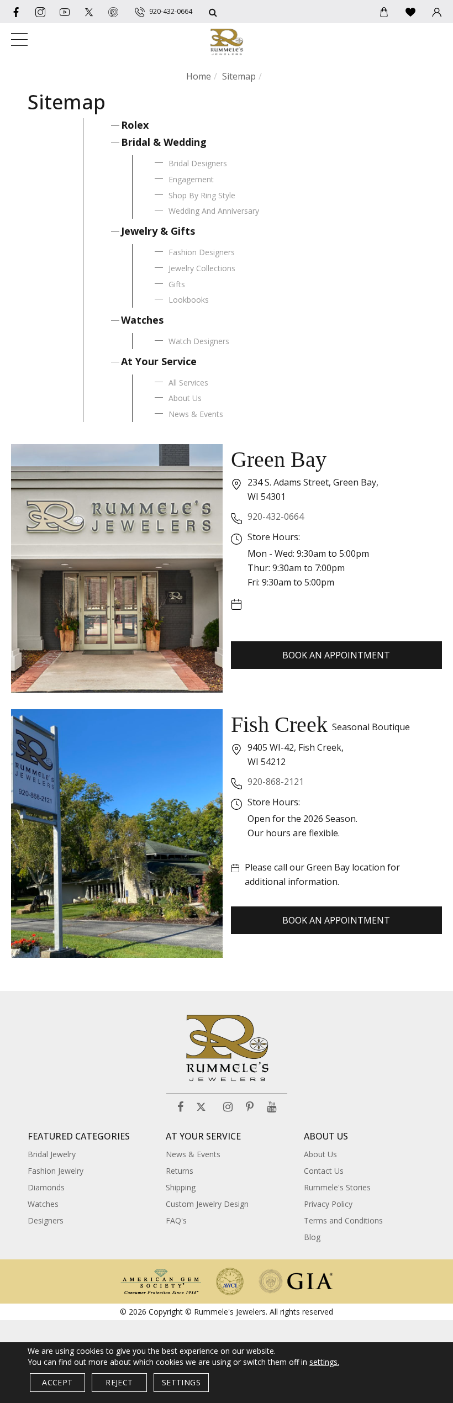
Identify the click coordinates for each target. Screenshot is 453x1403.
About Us (185, 398)
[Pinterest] (250, 1107)
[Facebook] (16, 11)
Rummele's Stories (337, 1187)
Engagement (191, 179)
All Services (188, 382)
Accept (57, 1382)
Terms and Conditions (343, 1220)
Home (198, 76)
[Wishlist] (410, 11)
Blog (312, 1237)
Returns (179, 1170)
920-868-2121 (275, 782)
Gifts (176, 284)
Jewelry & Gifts (158, 231)
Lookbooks (188, 299)
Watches (142, 319)
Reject (119, 1382)
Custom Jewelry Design (207, 1204)
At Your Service (159, 361)
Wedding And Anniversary (213, 210)
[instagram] (40, 11)
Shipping (181, 1187)
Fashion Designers (201, 252)
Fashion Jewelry (55, 1170)
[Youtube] (65, 11)
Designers (46, 1220)
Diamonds (46, 1187)
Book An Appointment (336, 655)
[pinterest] (113, 11)
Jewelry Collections (201, 268)
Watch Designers (198, 341)
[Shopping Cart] (384, 11)
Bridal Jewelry (52, 1154)
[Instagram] (228, 1107)
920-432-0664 (275, 516)
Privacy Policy (328, 1204)
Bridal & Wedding (164, 142)
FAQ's (176, 1220)
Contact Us (324, 1170)
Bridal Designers (197, 163)
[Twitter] (89, 11)
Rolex (135, 124)
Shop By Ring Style (201, 195)
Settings (181, 1382)
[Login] (437, 11)
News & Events (195, 414)
